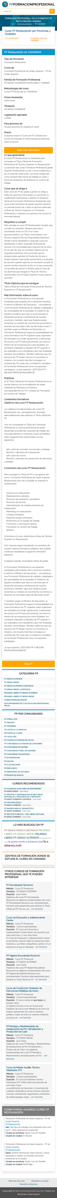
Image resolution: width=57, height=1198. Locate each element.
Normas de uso (16, 1181)
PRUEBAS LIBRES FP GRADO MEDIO (19, 696)
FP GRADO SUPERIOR (13, 679)
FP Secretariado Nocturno (19, 885)
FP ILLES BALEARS (12, 765)
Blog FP (28, 664)
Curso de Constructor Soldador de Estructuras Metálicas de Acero (24, 989)
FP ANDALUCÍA (10, 719)
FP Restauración (24, 24)
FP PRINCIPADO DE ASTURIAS (16, 772)
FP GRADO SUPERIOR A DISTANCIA (18, 686)
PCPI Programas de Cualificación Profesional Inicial (26, 704)
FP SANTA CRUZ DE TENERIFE (39, 39)
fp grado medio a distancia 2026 (25, 841)
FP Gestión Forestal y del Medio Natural (24, 814)
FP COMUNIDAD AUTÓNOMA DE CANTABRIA (23, 744)
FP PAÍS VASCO (10, 768)
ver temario (37, 909)
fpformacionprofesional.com (29, 1191)
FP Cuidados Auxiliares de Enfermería (22, 789)
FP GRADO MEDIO (11, 682)
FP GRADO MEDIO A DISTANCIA (17, 689)
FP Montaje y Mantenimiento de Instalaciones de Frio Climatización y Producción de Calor (24, 1029)
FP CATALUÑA (10, 737)
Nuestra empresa (28, 1184)
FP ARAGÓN (9, 722)
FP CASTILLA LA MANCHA (15, 730)
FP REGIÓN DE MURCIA (14, 775)
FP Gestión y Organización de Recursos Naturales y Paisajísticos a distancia (23, 796)
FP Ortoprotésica (13, 803)
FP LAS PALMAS (12, 38)
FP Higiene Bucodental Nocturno (23, 955)
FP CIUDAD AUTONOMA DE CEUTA (19, 740)
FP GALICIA (9, 761)
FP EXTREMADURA (12, 758)
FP (13, 24)
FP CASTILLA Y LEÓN (13, 733)
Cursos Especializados (15, 700)
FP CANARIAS (10, 726)
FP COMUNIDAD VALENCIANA (17, 754)
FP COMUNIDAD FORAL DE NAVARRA (20, 751)
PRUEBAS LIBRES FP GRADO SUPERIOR (20, 693)
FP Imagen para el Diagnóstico (19, 808)
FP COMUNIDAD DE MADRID (16, 747)
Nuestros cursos (39, 1181)
